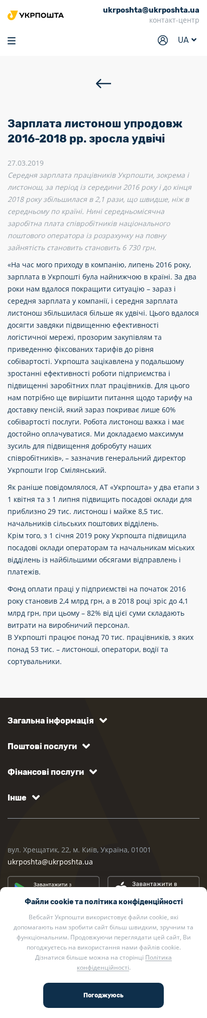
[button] (56, 720)
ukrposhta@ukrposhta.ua (50, 861)
